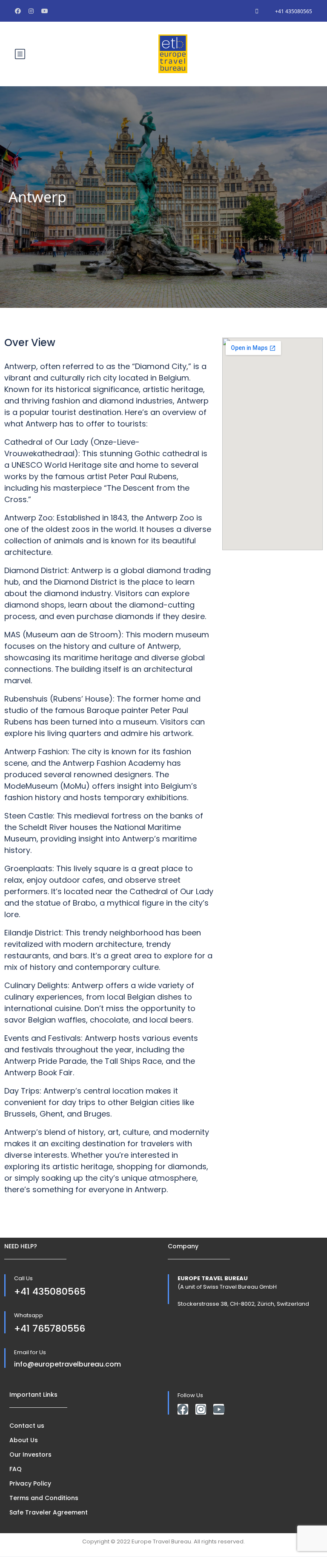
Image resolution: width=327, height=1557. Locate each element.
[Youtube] (218, 1409)
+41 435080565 (293, 11)
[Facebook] (183, 1409)
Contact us (26, 1425)
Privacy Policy (30, 1483)
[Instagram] (200, 1409)
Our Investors (30, 1454)
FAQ (15, 1469)
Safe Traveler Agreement (48, 1512)
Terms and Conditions (43, 1498)
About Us (23, 1440)
